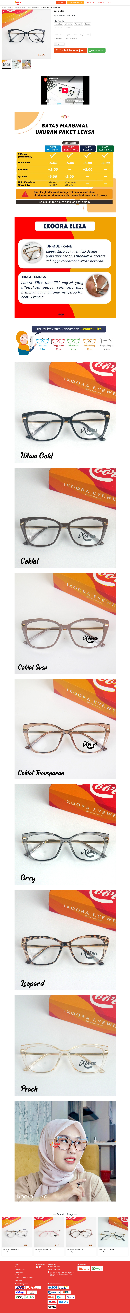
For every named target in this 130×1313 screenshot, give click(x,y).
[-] (37, 1267)
